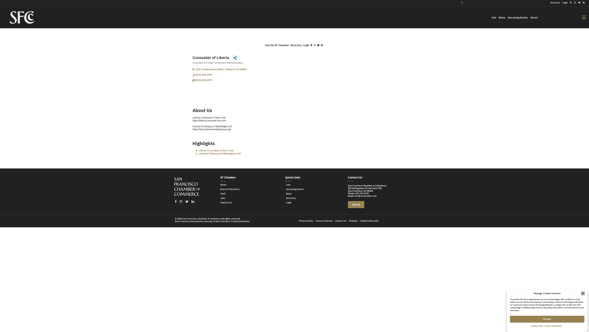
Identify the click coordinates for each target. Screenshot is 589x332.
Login (306, 45)
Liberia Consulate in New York (216, 150)
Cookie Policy (537, 326)
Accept (547, 319)
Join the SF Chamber (277, 45)
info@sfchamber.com (366, 196)
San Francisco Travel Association (232, 221)
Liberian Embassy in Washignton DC (220, 153)
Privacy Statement (553, 326)
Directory (296, 45)
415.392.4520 (362, 193)
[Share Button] (234, 57)
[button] (582, 293)
